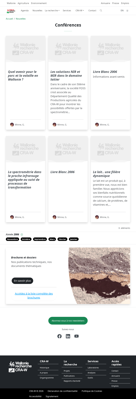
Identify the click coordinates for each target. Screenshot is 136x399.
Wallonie (11, 3)
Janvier (73, 239)
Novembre (12, 239)
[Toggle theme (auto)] (127, 10)
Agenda (25, 10)
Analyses (91, 372)
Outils (90, 377)
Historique (44, 367)
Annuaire (105, 3)
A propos (44, 372)
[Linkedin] (68, 336)
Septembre (40, 239)
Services (67, 10)
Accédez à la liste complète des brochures (34, 295)
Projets (67, 371)
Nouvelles (37, 10)
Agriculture (23, 3)
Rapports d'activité (72, 381)
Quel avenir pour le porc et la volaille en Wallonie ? (23, 75)
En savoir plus (22, 280)
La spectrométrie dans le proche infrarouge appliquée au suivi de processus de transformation (24, 179)
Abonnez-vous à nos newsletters (68, 320)
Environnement (39, 3)
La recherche (51, 10)
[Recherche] (105, 10)
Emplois (125, 3)
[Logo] (20, 366)
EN (122, 10)
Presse (115, 3)
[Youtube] (76, 336)
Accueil (9, 18)
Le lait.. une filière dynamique (106, 174)
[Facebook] (59, 336)
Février (62, 239)
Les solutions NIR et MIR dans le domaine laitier (66, 75)
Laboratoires (93, 367)
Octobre (26, 239)
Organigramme (47, 377)
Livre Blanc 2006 (105, 71)
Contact (92, 10)
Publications (69, 376)
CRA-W (79, 10)
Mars (52, 239)
